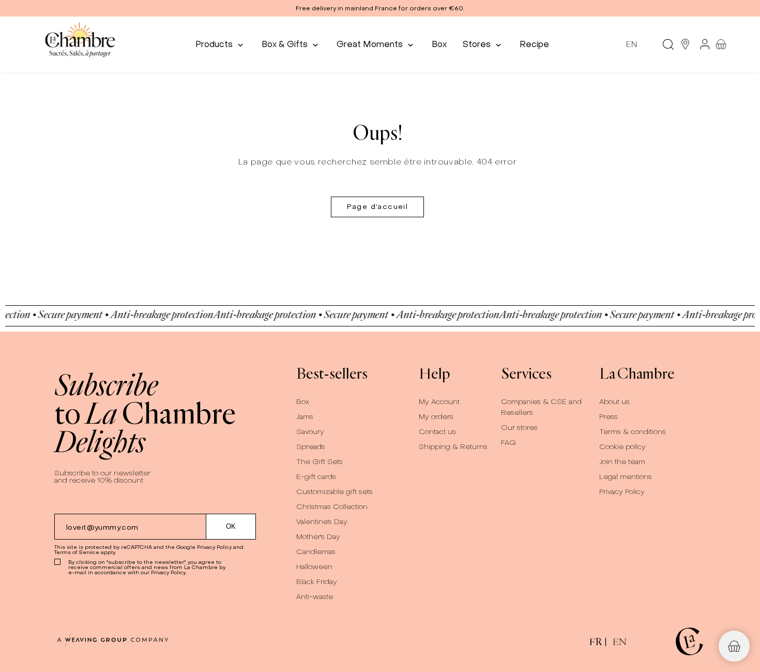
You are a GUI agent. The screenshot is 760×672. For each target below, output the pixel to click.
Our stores (519, 427)
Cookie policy (622, 446)
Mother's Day (318, 536)
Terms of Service (76, 552)
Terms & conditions (632, 431)
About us (614, 401)
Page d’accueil (377, 206)
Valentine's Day (321, 521)
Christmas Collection (332, 506)
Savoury (310, 431)
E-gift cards (316, 476)
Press (608, 416)
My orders (436, 416)
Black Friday (316, 581)
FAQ (508, 442)
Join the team (622, 461)
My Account (439, 401)
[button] (380, 8)
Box (302, 401)
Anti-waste (314, 596)
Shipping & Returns (453, 446)
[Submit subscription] (231, 527)
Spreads (310, 446)
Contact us (437, 431)
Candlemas (316, 551)
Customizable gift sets (334, 491)
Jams (304, 416)
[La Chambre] (79, 44)
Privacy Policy (214, 547)
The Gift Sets (319, 461)
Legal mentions (625, 476)
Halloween (314, 566)
